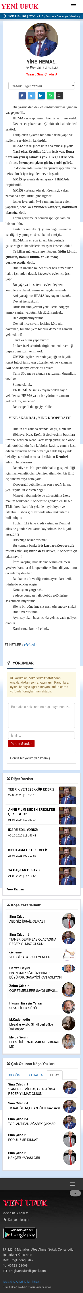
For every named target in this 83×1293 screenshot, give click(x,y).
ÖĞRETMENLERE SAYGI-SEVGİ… (33, 990)
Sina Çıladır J (19, 934)
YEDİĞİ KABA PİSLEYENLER (29, 957)
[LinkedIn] (41, 95)
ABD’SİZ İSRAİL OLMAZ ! (27, 921)
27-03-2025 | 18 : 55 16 (22, 795)
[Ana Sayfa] (25, 1203)
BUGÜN (14, 1075)
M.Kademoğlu (19, 1019)
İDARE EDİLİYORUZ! (23, 829)
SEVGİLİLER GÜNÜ (23, 1008)
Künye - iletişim (18, 1219)
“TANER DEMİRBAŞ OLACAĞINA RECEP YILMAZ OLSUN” (32, 941)
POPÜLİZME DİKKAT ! (24, 1139)
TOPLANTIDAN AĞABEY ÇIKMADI (32, 1123)
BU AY (54, 1075)
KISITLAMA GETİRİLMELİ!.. (28, 850)
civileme (15, 952)
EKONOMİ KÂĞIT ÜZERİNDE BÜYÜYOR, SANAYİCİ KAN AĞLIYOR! (35, 975)
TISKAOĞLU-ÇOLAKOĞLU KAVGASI (34, 1108)
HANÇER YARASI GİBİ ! (25, 1157)
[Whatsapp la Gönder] (50, 95)
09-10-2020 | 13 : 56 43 (22, 835)
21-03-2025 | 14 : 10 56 (22, 876)
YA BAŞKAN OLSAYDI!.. (25, 870)
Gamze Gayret (19, 968)
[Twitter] (31, 95)
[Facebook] (22, 95)
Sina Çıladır (18, 916)
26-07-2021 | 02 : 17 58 (22, 855)
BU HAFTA (35, 1075)
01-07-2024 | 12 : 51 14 (22, 819)
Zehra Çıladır (19, 985)
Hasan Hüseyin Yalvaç (26, 1003)
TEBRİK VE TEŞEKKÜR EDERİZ (31, 789)
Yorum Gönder (21, 743)
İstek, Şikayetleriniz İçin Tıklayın (22, 1281)
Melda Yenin (18, 1037)
